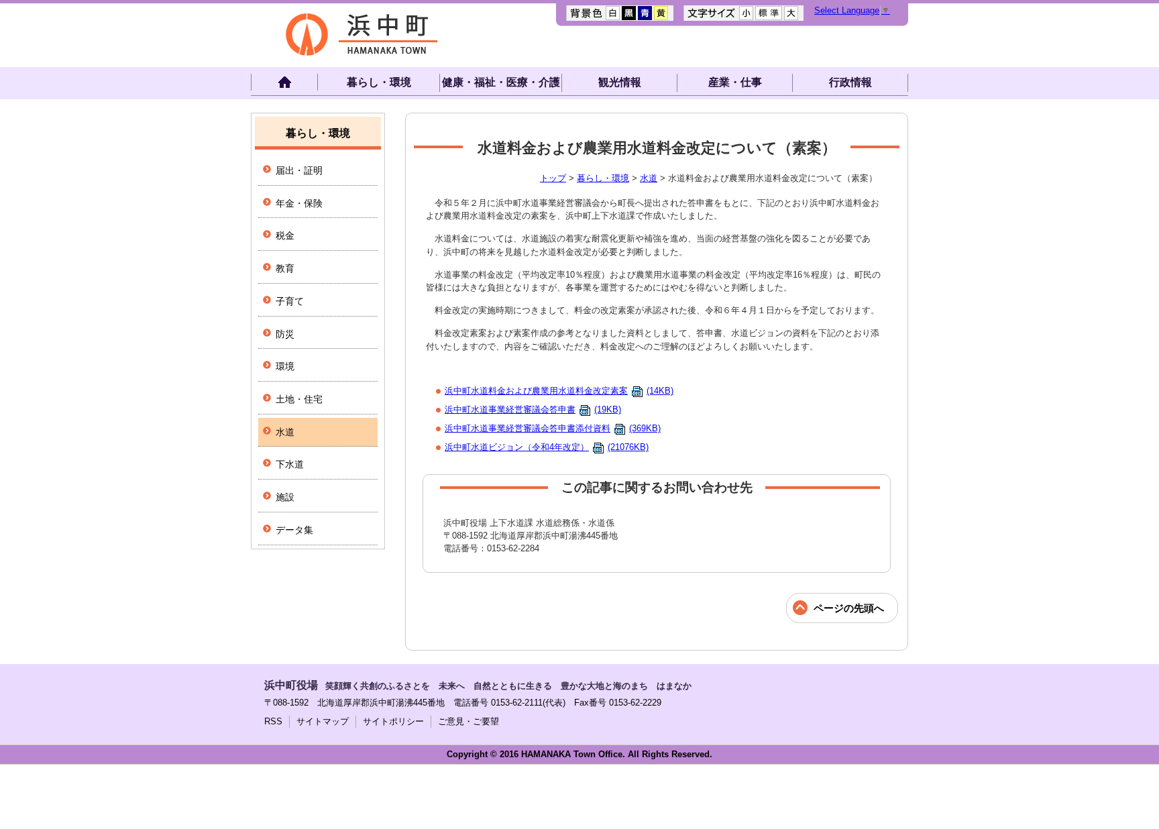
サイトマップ (322, 721)
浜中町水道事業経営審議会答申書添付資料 (553, 428)
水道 (648, 178)
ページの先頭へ (849, 608)
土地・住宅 (299, 399)
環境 (285, 366)
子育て (290, 301)
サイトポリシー (393, 721)
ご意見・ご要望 (468, 721)
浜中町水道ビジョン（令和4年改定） (547, 447)
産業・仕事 (735, 82)
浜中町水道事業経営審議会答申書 (533, 409)
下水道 (290, 464)
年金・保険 (299, 203)
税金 (285, 235)
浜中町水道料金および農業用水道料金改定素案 (559, 391)
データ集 (294, 529)
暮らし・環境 (379, 82)
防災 (285, 334)
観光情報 (619, 82)
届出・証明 (299, 170)
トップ (553, 178)
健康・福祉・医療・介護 (501, 82)
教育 (285, 268)
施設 (285, 497)
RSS (273, 721)
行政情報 (850, 82)
